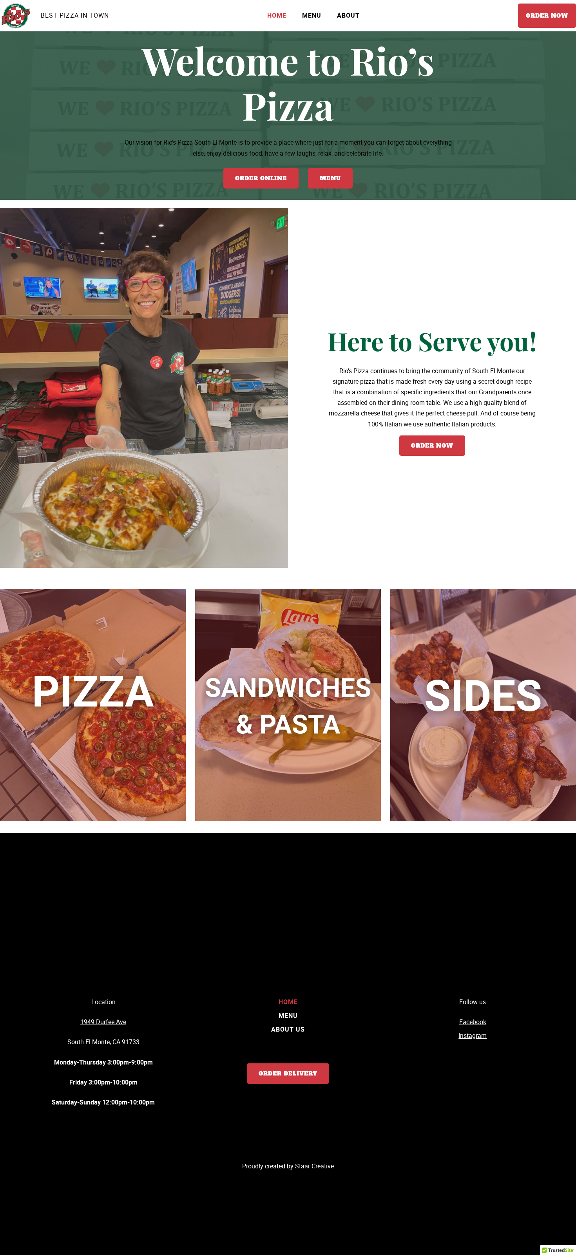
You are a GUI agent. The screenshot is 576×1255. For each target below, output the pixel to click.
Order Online (261, 178)
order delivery (288, 1073)
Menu (330, 178)
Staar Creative (314, 1166)
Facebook (472, 1021)
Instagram (472, 1035)
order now (432, 446)
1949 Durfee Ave (103, 1021)
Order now (547, 16)
